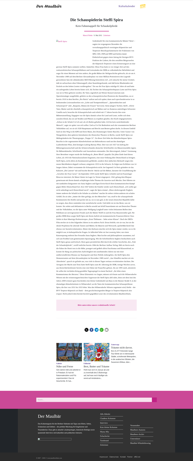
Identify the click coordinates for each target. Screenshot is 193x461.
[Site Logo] (49, 6)
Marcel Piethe (88, 35)
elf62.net (137, 457)
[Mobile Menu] (154, 6)
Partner (130, 457)
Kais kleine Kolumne (108, 427)
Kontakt (123, 457)
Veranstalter (135, 425)
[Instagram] (147, 414)
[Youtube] (142, 414)
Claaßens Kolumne (107, 418)
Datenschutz (114, 457)
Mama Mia (104, 432)
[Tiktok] (132, 419)
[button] (86, 330)
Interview (104, 423)
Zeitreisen (106, 35)
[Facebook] (132, 414)
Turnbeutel (104, 440)
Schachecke (105, 436)
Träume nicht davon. (122, 347)
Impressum (104, 457)
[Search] (154, 400)
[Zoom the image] (143, 5)
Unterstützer (135, 439)
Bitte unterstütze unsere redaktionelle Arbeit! (96, 305)
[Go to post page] (69, 352)
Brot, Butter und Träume (96, 366)
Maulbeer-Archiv (137, 434)
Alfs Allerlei (105, 414)
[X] (137, 414)
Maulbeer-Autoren (137, 430)
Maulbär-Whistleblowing (140, 443)
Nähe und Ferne (64, 366)
